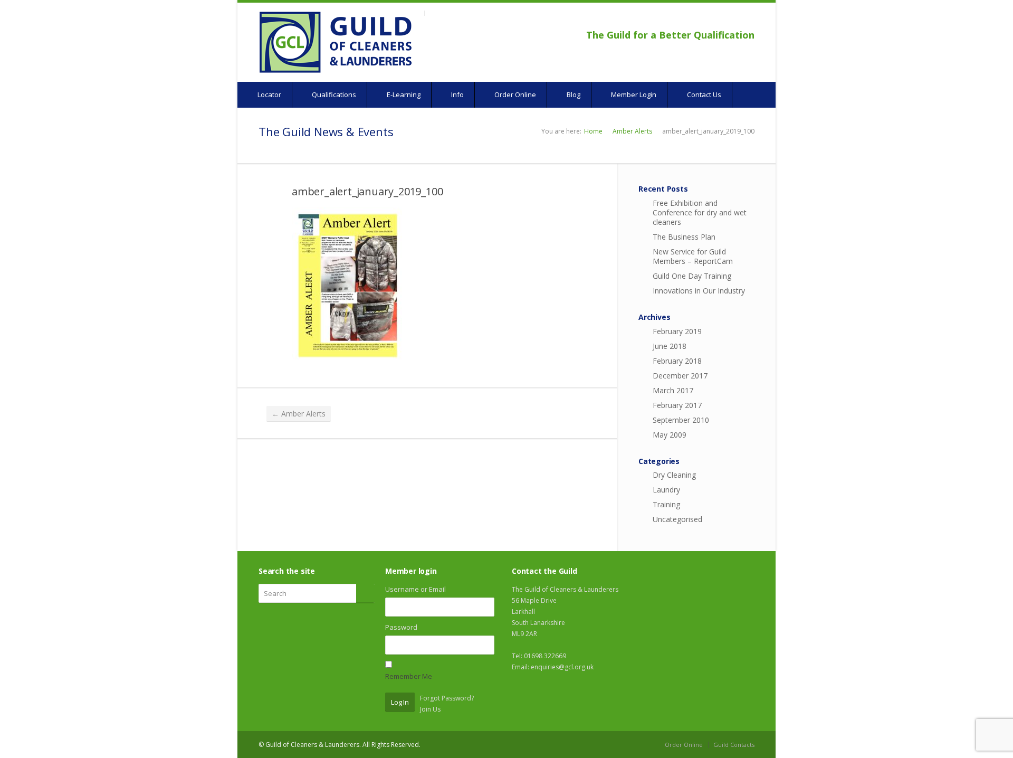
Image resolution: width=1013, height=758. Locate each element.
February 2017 (677, 405)
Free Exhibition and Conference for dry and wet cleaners (700, 212)
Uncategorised (677, 519)
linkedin (747, 19)
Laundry (666, 490)
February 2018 (677, 361)
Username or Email (415, 589)
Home (593, 131)
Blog (572, 94)
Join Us (430, 709)
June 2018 (669, 346)
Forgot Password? (447, 698)
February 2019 (677, 331)
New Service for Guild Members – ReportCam (693, 256)
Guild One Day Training (692, 276)
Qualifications (333, 94)
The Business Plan (684, 237)
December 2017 (680, 376)
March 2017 (673, 390)
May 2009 (669, 435)
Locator (268, 94)
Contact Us (703, 94)
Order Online (514, 94)
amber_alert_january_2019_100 (367, 191)
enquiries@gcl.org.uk (562, 666)
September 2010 (681, 420)
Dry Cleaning (674, 475)
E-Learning (403, 94)
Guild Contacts (733, 744)
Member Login (632, 94)
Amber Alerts (632, 131)
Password (401, 627)
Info (457, 94)
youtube (733, 19)
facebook (721, 19)
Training (666, 504)
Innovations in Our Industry (699, 291)
